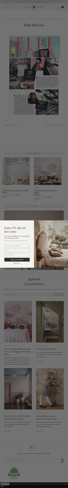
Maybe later (17, 263)
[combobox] (16, 246)
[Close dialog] (66, 222)
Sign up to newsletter (17, 259)
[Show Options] (28, 246)
